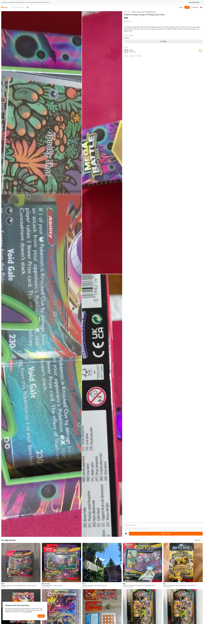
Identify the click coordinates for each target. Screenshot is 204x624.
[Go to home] (4, 7)
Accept (41, 616)
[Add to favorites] (126, 534)
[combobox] (18, 7)
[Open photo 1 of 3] (41, 274)
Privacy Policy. (27, 612)
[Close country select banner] (202, 2)
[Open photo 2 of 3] (102, 142)
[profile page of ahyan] (126, 51)
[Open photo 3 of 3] (102, 405)
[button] (198, 540)
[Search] (27, 7)
